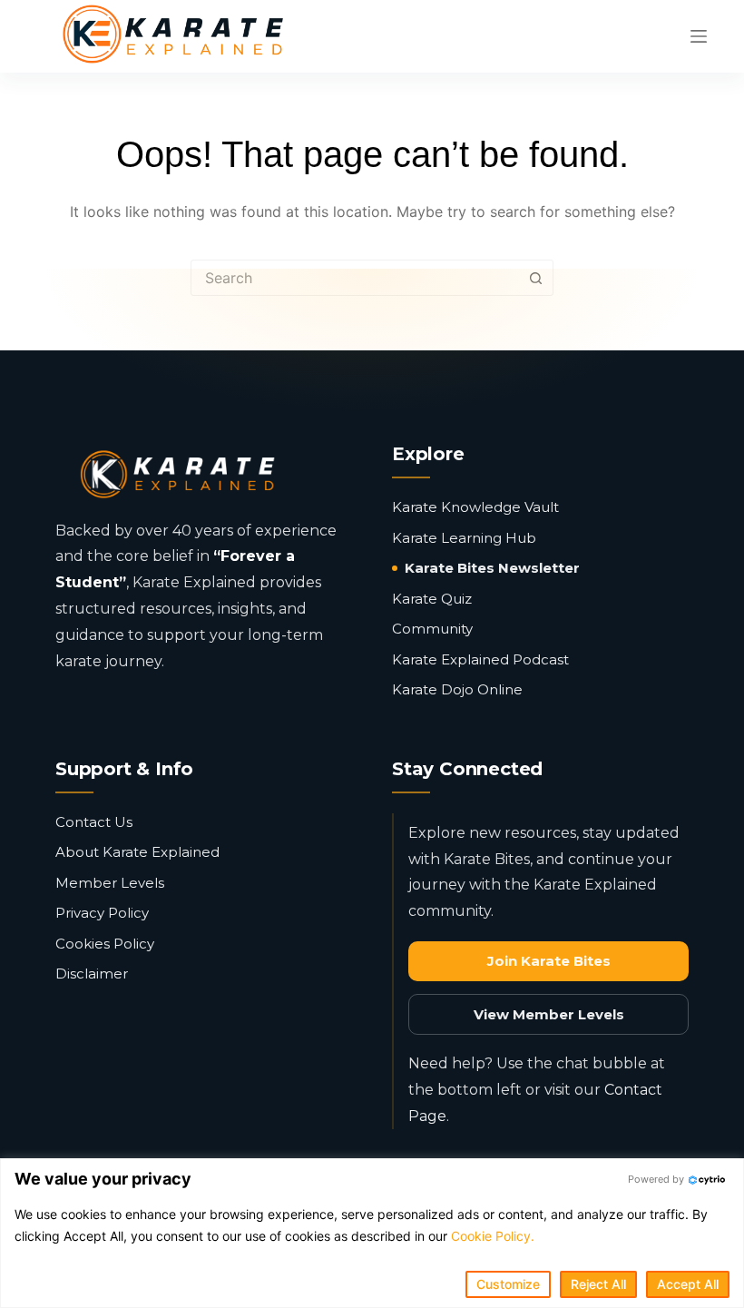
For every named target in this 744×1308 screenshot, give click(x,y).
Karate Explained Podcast (480, 659)
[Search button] (535, 278)
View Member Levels (549, 1014)
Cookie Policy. (492, 1236)
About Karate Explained (137, 852)
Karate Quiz (432, 598)
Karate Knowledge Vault (475, 507)
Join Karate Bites (549, 960)
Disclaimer (91, 973)
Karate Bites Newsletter (492, 567)
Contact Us (93, 822)
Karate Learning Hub (464, 537)
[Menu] (698, 36)
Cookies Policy (104, 943)
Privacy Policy (102, 912)
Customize (508, 1284)
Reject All (598, 1284)
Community (432, 628)
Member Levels (109, 882)
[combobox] (354, 278)
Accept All (688, 1284)
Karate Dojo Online (457, 689)
